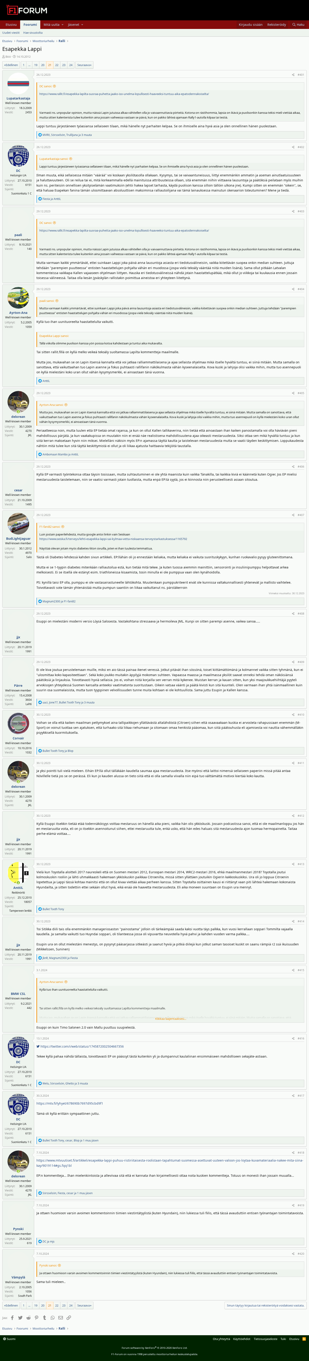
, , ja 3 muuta (67, 135)
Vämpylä (18, 1277)
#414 (301, 921)
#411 (301, 763)
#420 (301, 1254)
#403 (301, 211)
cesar (18, 490)
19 (35, 65)
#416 (301, 1038)
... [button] (29, 65)
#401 (301, 75)
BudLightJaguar (18, 538)
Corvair (18, 738)
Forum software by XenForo (155, 1347)
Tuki (283, 1339)
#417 (301, 1096)
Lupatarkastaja (18, 98)
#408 (301, 613)
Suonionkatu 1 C (21, 193)
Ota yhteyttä (221, 1339)
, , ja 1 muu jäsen (70, 1140)
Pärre (18, 685)
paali (18, 235)
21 (49, 65)
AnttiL (18, 887)
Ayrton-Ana (18, 312)
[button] (62, 24)
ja (52, 199)
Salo (29, 557)
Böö (8, 56)
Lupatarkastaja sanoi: (53, 159)
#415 (301, 970)
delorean (18, 416)
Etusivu (11, 24)
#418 (301, 1153)
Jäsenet (73, 24)
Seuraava (83, 65)
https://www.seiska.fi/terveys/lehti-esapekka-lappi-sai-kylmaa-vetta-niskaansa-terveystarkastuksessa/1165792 (113, 539)
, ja (60, 958)
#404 (301, 289)
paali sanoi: (46, 301)
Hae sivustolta (33, 33)
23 (63, 65)
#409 (301, 662)
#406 (301, 467)
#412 (301, 816)
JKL (30, 435)
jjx (18, 637)
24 (70, 65)
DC (18, 170)
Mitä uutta (51, 24)
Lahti (29, 704)
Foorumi (30, 24)
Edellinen (12, 65)
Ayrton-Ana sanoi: (51, 405)
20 (42, 65)
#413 (301, 864)
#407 (301, 515)
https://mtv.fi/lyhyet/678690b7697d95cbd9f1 (69, 1103)
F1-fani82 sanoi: (49, 527)
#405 (301, 393)
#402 (301, 147)
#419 (301, 1205)
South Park (25, 1296)
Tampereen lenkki (20, 911)
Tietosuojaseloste (265, 1339)
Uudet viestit (11, 33)
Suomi (10, 1339)
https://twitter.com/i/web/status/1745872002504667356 (82, 1046)
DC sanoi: (45, 86)
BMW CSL (18, 994)
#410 (301, 715)
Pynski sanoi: (48, 1265)
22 (56, 65)
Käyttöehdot (241, 1339)
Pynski (18, 1229)
